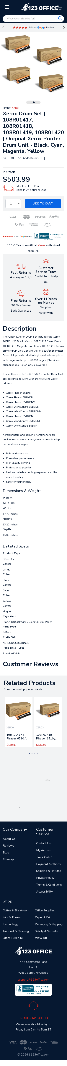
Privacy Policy (45, 878)
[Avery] (19, 766)
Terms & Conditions (49, 885)
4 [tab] (37, 753)
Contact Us (43, 843)
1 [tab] (34, 102)
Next (64, 28)
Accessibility (44, 892)
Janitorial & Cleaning (16, 931)
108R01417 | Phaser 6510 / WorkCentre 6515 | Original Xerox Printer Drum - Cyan (16, 737)
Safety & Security (46, 931)
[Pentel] (47, 766)
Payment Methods (48, 864)
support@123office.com (33, 980)
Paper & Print (44, 917)
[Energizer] (19, 794)
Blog (6, 852)
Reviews (8, 846)
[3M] (47, 794)
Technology (10, 924)
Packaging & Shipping (49, 924)
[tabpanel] (18, 722)
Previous (3, 28)
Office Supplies (45, 910)
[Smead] (19, 780)
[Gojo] (19, 807)
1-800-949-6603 (33, 1018)
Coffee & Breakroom (16, 910)
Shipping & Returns (48, 871)
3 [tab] (34, 753)
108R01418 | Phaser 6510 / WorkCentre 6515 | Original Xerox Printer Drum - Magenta (47, 737)
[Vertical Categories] (7, 7)
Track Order (44, 857)
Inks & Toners (12, 917)
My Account (44, 850)
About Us (9, 839)
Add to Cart (43, 203)
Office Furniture (13, 938)
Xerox (41, 245)
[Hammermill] (47, 780)
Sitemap (8, 859)
